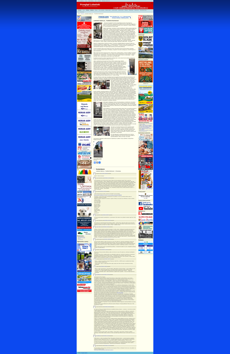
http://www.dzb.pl (120, 292)
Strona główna (81, 0)
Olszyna (126, 10)
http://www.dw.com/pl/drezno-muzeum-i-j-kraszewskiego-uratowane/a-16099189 (108, 195)
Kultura (87, 10)
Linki (95, 0)
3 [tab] (146, 83)
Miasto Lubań (108, 10)
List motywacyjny (80, 239)
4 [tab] (147, 83)
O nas (86, 0)
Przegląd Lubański (90, 4)
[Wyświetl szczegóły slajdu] (145, 71)
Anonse (79, 10)
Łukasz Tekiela (98, 226)
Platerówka (131, 10)
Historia (92, 10)
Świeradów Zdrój (143, 10)
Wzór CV (79, 238)
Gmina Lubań (114, 10)
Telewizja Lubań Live (106, 0)
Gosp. (84, 10)
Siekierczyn (136, 10)
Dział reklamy (90, 0)
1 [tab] (143, 83)
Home (79, 13)
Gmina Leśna (120, 10)
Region (96, 10)
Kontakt (99, 0)
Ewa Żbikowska (98, 274)
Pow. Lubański (101, 10)
